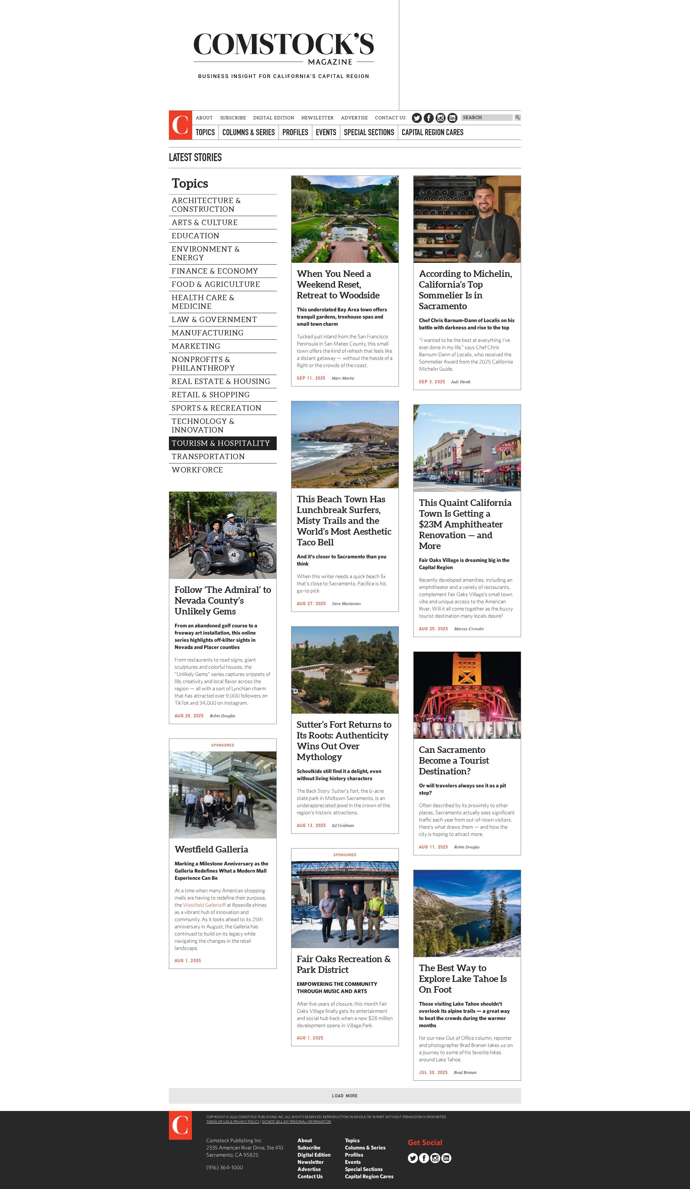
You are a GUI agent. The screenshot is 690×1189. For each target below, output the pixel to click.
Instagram (441, 118)
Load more (345, 1095)
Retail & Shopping (211, 395)
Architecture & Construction (206, 205)
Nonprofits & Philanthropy (203, 364)
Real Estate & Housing (221, 381)
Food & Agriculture (216, 284)
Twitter (417, 118)
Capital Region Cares (433, 132)
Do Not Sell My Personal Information (296, 1121)
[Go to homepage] (284, 55)
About (204, 117)
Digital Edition (274, 117)
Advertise (354, 117)
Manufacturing (208, 333)
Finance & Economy (215, 271)
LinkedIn (452, 118)
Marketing (196, 346)
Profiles (295, 132)
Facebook (429, 118)
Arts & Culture (205, 223)
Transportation (208, 457)
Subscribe (233, 117)
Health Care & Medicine (203, 302)
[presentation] (180, 125)
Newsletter (318, 117)
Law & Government (214, 320)
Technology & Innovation (203, 425)
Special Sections (369, 132)
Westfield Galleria (202, 905)
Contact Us (390, 117)
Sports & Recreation (217, 408)
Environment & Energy (206, 253)
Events (326, 132)
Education (196, 236)
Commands (5, 1183)
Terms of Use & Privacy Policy (232, 1121)
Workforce (198, 470)
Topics (205, 132)
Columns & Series (248, 132)
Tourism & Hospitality (221, 443)
